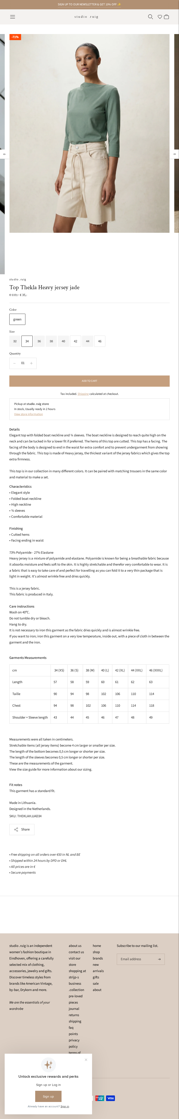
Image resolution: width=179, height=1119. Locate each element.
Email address (130, 954)
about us (75, 945)
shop (96, 952)
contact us (76, 952)
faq (71, 1027)
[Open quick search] (150, 17)
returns (74, 1015)
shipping (75, 1021)
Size (12, 332)
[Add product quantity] (31, 363)
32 (15, 341)
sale (96, 983)
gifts (96, 977)
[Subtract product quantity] (14, 363)
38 (51, 341)
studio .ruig (17, 279)
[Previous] (4, 154)
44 (87, 341)
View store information (28, 414)
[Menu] (12, 17)
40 (63, 341)
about (97, 989)
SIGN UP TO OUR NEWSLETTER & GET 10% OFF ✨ (89, 4)
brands (98, 958)
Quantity (15, 353)
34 (27, 341)
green (17, 319)
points (73, 1034)
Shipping (83, 394)
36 (39, 341)
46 (99, 341)
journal (74, 1008)
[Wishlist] (160, 17)
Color (13, 310)
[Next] (174, 154)
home (97, 945)
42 (75, 341)
